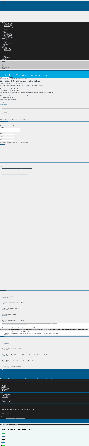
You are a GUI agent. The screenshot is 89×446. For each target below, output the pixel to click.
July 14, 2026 (4, 186)
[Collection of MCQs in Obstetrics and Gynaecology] (4, 306)
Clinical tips (4, 386)
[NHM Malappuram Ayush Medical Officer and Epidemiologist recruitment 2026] (4, 178)
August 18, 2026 (5, 349)
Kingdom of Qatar (7, 50)
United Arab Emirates (8, 49)
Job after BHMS (55, 329)
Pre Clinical (4, 385)
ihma (52, 329)
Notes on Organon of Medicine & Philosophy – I (10, 296)
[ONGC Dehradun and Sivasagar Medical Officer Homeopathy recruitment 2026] (4, 172)
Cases (3, 64)
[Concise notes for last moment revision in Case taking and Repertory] (4, 300)
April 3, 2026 (4, 361)
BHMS (5, 32)
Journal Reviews (5, 397)
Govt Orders (4, 68)
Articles (3, 22)
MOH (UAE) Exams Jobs (8, 39)
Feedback (4, 422)
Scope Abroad (4, 47)
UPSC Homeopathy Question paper (83, 329)
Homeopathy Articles (8, 24)
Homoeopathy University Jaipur (45, 329)
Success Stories (5, 389)
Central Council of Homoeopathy (17, 329)
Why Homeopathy (5, 395)
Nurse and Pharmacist (8, 35)
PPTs (3, 46)
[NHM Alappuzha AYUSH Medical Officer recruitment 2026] (4, 184)
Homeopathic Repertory (8, 27)
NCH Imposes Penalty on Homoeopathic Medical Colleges (11, 366)
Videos (3, 61)
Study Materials (5, 44)
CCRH (12, 329)
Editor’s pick (2, 336)
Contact (3, 5)
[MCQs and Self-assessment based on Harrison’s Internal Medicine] (4, 318)
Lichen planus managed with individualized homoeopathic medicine (14, 324)
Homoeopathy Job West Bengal (36, 329)
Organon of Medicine (8, 25)
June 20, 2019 (4, 303)
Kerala (5, 58)
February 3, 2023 (3, 83)
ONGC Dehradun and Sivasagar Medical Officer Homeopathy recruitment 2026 (15, 174)
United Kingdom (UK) (8, 53)
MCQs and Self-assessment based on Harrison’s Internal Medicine (13, 320)
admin (7, 83)
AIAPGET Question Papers (7, 401)
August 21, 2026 (5, 343)
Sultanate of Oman (7, 51)
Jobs (3, 30)
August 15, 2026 (5, 355)
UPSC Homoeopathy (8, 42)
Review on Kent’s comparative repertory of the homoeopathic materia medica (20, 409)
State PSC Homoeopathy (8, 41)
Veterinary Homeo (7, 36)
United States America (8, 52)
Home (3, 1)
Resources (4, 3)
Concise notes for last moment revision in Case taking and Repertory (13, 302)
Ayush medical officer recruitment (4, 329)
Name (1, 133)
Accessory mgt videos (6, 383)
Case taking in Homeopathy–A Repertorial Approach (15, 418)
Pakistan (5, 55)
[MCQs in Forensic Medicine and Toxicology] (4, 312)
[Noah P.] (3, 407)
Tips (3, 65)
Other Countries (7, 57)
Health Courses (5, 399)
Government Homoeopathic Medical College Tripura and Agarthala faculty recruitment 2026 (17, 168)
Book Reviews (4, 387)
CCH (10, 329)
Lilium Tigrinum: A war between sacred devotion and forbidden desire (20, 413)
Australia (5, 56)
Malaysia (5, 54)
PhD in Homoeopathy (8, 34)
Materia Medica (7, 26)
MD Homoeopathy (7, 33)
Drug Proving (6, 29)
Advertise (4, 420)
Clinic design (4, 63)
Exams (3, 38)
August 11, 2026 (5, 169)
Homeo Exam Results (8, 43)
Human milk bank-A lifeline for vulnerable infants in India (11, 348)
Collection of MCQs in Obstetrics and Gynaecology (10, 308)
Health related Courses (8, 37)
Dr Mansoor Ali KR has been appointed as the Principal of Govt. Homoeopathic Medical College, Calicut (19, 360)
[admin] (3, 416)
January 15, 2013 (5, 321)
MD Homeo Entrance (8, 40)
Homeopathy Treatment (6, 396)
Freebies (3, 66)
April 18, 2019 (4, 309)
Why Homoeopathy (5, 67)
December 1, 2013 (5, 297)
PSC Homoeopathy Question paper (73, 329)
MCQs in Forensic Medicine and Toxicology (9, 314)
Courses (3, 31)
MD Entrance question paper (62, 329)
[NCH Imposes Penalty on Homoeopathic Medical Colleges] (4, 364)
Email (1, 136)
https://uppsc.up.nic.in (7, 102)
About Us (3, 419)
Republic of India (7, 48)
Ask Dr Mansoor (5, 421)
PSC (67, 329)
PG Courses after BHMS (6, 400)
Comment (2, 127)
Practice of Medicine (8, 28)
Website (1, 139)
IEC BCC (3, 390)
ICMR (51, 329)
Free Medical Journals (6, 394)
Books (3, 62)
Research (4, 59)
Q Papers (4, 45)
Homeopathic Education (8, 23)
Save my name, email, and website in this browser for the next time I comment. (15, 142)
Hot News (4, 2)
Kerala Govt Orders (5, 388)
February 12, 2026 (5, 367)
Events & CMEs (5, 384)
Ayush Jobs (11, 83)
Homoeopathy (30, 329)
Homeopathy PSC (25, 329)
